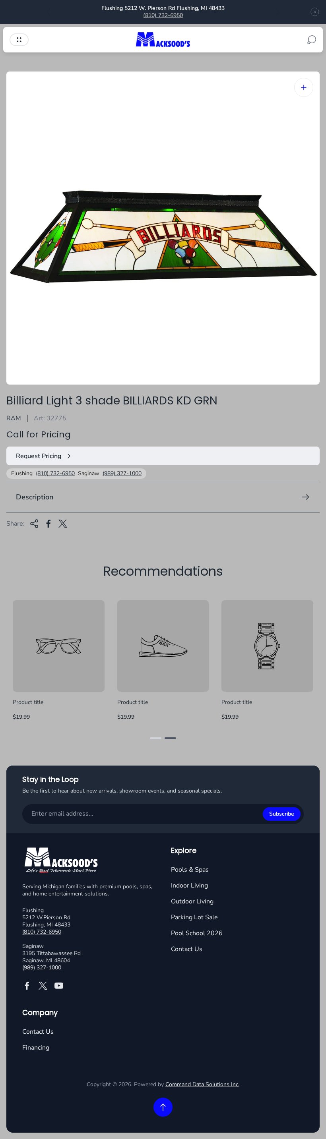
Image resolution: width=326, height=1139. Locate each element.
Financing (35, 1047)
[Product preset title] (59, 646)
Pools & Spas (190, 869)
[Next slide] (277, 12)
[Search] (311, 39)
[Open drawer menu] (19, 39)
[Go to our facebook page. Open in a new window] (27, 985)
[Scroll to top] (163, 1107)
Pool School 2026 (197, 933)
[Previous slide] (48, 12)
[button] (155, 738)
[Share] (34, 523)
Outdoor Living (192, 901)
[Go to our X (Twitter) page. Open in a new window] (43, 985)
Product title (28, 702)
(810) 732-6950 (163, 15)
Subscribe (281, 814)
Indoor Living (189, 885)
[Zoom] (303, 87)
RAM (13, 418)
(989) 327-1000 (122, 473)
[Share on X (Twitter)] (63, 523)
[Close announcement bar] (315, 12)
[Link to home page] (62, 861)
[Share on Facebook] (48, 523)
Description (34, 497)
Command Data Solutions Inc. (202, 1084)
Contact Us (186, 949)
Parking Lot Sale (194, 917)
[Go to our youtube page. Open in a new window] (59, 985)
